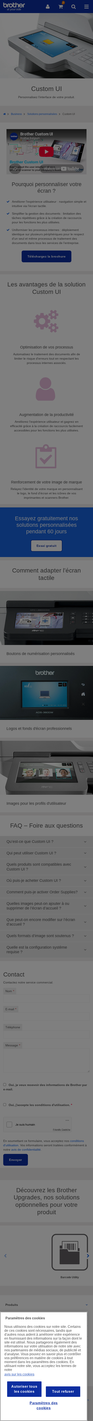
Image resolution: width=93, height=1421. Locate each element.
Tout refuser (63, 1391)
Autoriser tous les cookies (24, 1389)
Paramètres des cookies (44, 1405)
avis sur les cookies (19, 1374)
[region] (43, 1366)
